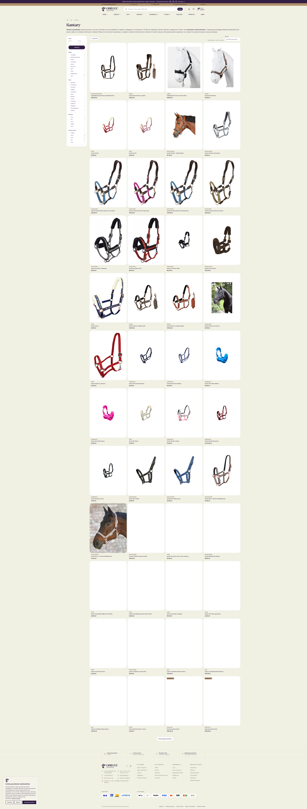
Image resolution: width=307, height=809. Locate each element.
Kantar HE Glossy (133, 441)
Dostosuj (9, 802)
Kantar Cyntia (95, 153)
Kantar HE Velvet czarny (97, 498)
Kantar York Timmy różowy (98, 671)
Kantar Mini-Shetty (134, 498)
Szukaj (180, 9)
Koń (128, 14)
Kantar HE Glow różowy (173, 441)
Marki (202, 14)
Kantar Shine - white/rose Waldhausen (101, 556)
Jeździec (116, 14)
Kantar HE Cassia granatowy (136, 383)
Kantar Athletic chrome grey (212, 153)
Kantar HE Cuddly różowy (98, 441)
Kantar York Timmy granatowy (213, 614)
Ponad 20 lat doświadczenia (181, 4)
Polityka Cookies (16, 798)
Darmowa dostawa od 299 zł (109, 4)
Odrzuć (18, 802)
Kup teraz (180, 1)
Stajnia (166, 14)
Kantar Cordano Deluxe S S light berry (139, 210)
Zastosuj (76, 47)
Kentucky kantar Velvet (211, 729)
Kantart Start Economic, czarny (137, 729)
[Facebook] (127, 766)
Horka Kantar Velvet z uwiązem (137, 95)
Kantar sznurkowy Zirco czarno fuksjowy (178, 556)
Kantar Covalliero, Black (173, 268)
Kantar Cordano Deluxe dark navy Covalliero (103, 210)
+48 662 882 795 (108, 775)
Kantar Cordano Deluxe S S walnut (214, 210)
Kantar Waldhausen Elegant (212, 556)
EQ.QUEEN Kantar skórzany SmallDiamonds (102, 95)
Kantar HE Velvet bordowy (212, 441)
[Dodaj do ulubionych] (124, 45)
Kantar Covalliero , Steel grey (99, 268)
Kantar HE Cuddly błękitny (212, 383)
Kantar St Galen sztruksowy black (138, 556)
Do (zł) (79, 41)
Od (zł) (70, 41)
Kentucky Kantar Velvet (173, 729)
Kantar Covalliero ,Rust (135, 268)
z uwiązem (124, 32)
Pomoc (203, 4)
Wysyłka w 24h (156, 4)
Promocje (192, 14)
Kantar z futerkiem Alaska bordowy (176, 671)
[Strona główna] (67, 20)
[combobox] (152, 9)
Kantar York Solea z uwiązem (174, 614)
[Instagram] (130, 766)
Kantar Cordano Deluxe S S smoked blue (178, 210)
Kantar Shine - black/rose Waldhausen (215, 498)
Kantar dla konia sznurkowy (212, 326)
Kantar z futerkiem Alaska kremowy (214, 671)
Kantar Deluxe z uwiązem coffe (137, 326)
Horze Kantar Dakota (210, 95)
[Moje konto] (189, 9)
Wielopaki (179, 14)
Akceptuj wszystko (29, 802)
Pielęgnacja (153, 14)
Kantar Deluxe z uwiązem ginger (175, 326)
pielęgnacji (129, 30)
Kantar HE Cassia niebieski (174, 383)
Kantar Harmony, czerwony (98, 383)
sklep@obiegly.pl (124, 775)
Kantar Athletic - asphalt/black (175, 153)
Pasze (104, 14)
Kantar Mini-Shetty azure (173, 498)
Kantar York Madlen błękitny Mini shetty (101, 614)
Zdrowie (139, 14)
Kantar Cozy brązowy (210, 268)
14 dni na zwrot (134, 4)
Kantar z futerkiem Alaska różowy (100, 729)
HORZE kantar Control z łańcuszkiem (177, 95)
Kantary (76, 20)
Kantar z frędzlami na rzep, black (137, 671)
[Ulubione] (193, 9)
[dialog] (20, 791)
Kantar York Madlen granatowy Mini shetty (140, 614)
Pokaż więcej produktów (165, 739)
